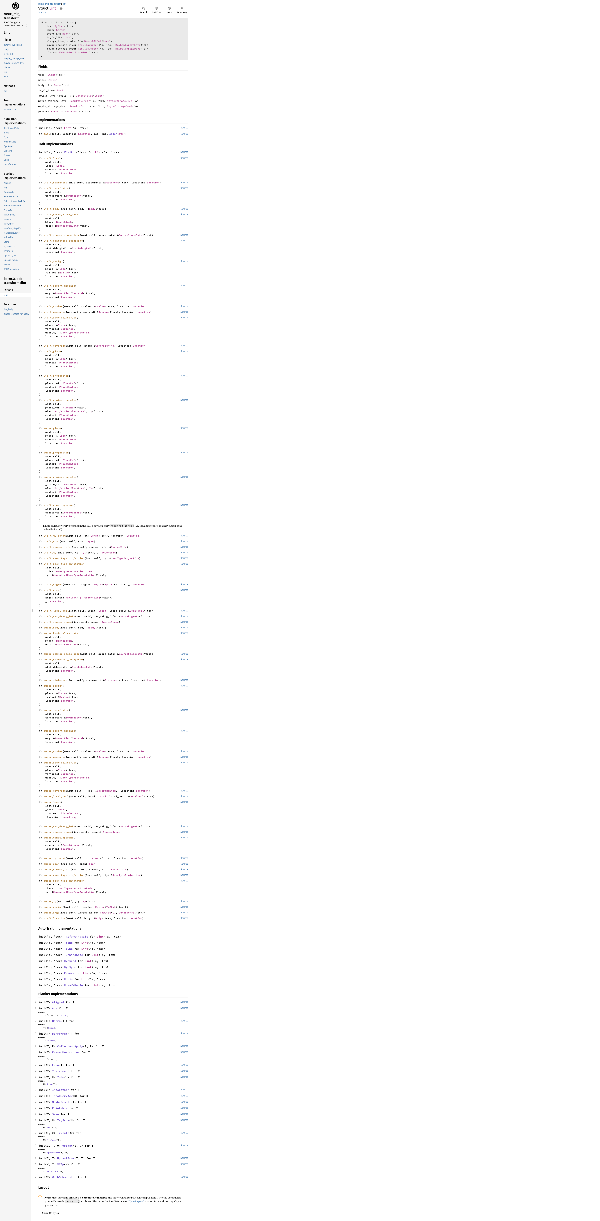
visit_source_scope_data (62, 235)
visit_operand (54, 311)
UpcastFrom (53, 1152)
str (121, 133)
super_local (52, 801)
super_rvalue (53, 751)
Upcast (67, 1145)
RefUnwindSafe (77, 936)
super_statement (55, 680)
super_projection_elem (60, 476)
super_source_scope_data (62, 653)
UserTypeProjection (75, 332)
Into (60, 1077)
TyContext (109, 552)
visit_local (52, 158)
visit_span (51, 541)
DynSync (70, 967)
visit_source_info (57, 546)
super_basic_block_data (61, 633)
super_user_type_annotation (64, 880)
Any (54, 1008)
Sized (64, 1015)
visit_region (53, 584)
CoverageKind (104, 345)
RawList (71, 597)
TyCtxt (59, 26)
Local (107, 41)
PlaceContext (68, 169)
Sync (69, 949)
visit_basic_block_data (61, 214)
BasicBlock (64, 221)
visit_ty (50, 552)
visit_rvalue (53, 306)
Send (69, 942)
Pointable (60, 1108)
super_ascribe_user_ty (60, 762)
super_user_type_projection (64, 875)
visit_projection (56, 375)
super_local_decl (56, 796)
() (79, 597)
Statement (112, 182)
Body (65, 33)
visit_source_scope (58, 621)
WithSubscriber (64, 1177)
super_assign (53, 685)
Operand (77, 293)
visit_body (51, 208)
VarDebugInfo (129, 616)
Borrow (57, 1021)
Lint (67, 128)
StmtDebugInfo (82, 248)
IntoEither (60, 1090)
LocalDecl (137, 610)
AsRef (113, 133)
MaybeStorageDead (127, 48)
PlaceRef (81, 52)
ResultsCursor (88, 44)
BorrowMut (60, 1033)
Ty (90, 411)
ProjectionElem (66, 411)
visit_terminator (56, 188)
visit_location (55, 918)
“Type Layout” (136, 1201)
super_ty (50, 901)
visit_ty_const (55, 535)
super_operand (54, 756)
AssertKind (62, 293)
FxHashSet (66, 52)
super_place (52, 428)
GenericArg (92, 597)
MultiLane (52, 1171)
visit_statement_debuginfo (63, 240)
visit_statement (55, 182)
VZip (60, 1164)
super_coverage (55, 790)
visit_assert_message (59, 285)
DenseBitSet (92, 41)
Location (84, 133)
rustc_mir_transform (49, 3)
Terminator (73, 195)
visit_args (51, 590)
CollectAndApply (70, 1046)
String (60, 29)
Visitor (70, 152)
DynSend (70, 961)
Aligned (58, 1002)
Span (91, 541)
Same (55, 1114)
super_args (51, 912)
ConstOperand (71, 512)
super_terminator (56, 710)
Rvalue (64, 272)
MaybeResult (61, 1102)
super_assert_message (59, 730)
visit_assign (53, 261)
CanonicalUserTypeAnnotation (74, 575)
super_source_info (57, 869)
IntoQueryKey (62, 1096)
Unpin (68, 979)
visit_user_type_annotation (64, 563)
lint (64, 3)
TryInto (63, 1133)
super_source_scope (58, 831)
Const (94, 535)
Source (42, 12)
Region (98, 584)
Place (62, 268)
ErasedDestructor (66, 1052)
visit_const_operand (58, 505)
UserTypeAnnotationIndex (74, 571)
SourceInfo (119, 546)
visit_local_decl (56, 610)
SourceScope (110, 621)
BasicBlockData (67, 225)
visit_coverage (55, 345)
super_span (51, 863)
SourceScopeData (130, 235)
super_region (53, 906)
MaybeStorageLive (127, 44)
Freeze (69, 973)
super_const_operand (58, 837)
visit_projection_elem (60, 400)
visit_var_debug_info (59, 616)
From (55, 1065)
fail (47, 133)
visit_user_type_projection (64, 558)
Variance (67, 328)
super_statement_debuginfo (63, 659)
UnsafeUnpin (73, 985)
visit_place (52, 351)
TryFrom (63, 1120)
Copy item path (61, 8)
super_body (51, 627)
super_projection (56, 452)
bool (68, 37)
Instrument (60, 1071)
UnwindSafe (74, 955)
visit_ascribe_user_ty (60, 317)
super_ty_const (55, 858)
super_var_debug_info (59, 826)
